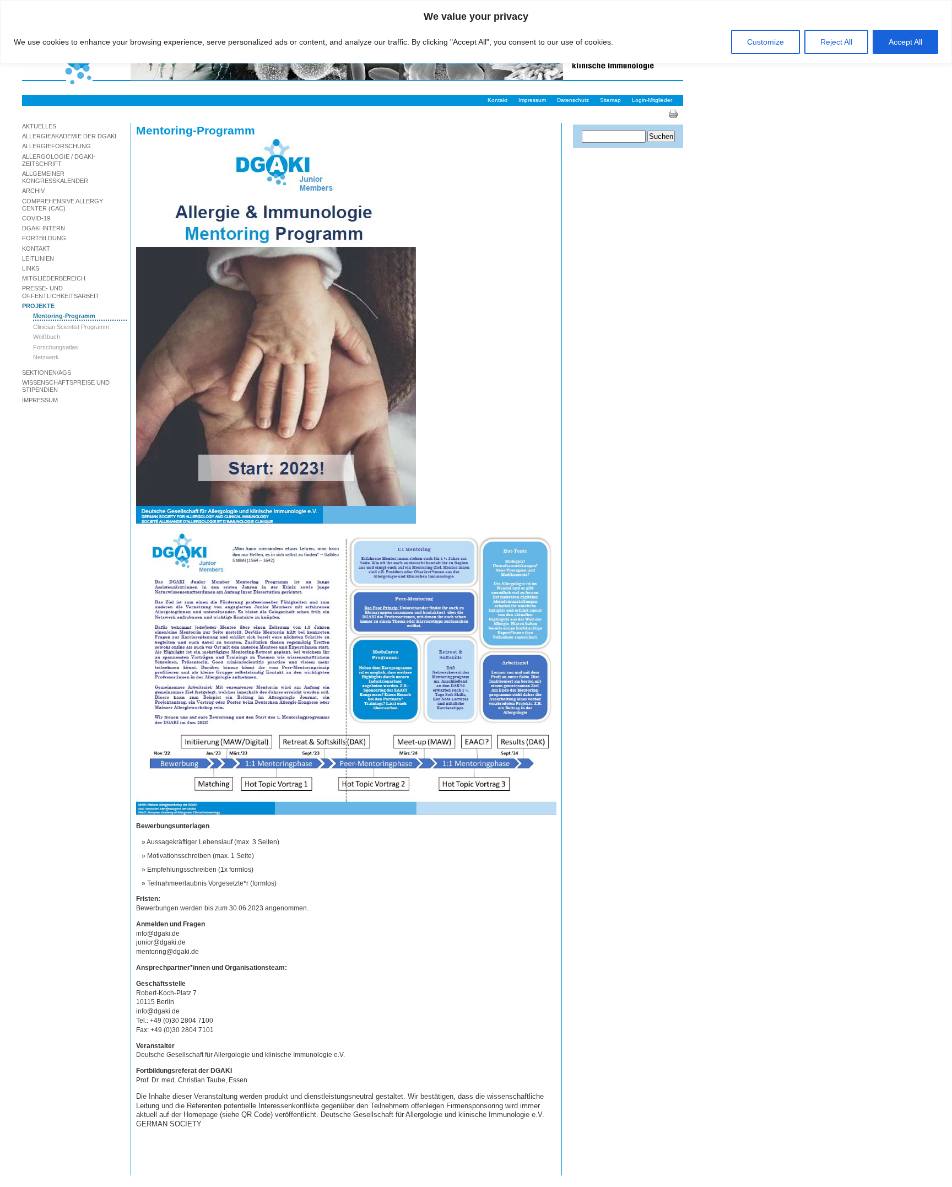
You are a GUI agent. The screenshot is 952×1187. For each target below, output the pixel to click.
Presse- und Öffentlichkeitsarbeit (60, 292)
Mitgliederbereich (53, 278)
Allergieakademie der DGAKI (69, 136)
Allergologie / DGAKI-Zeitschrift (58, 160)
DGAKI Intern (43, 228)
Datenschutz (573, 100)
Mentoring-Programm (64, 315)
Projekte (38, 306)
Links (30, 268)
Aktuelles (39, 126)
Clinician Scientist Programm (71, 326)
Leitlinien (38, 258)
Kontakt (497, 100)
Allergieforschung (56, 146)
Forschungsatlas (55, 347)
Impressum (532, 100)
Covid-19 (36, 218)
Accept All (905, 41)
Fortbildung (44, 238)
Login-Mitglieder (652, 100)
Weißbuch (46, 336)
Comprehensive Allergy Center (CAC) (62, 205)
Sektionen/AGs (46, 372)
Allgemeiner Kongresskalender (55, 177)
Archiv (33, 190)
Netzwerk (46, 357)
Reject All (836, 41)
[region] (476, 31)
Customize (765, 41)
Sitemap (610, 100)
